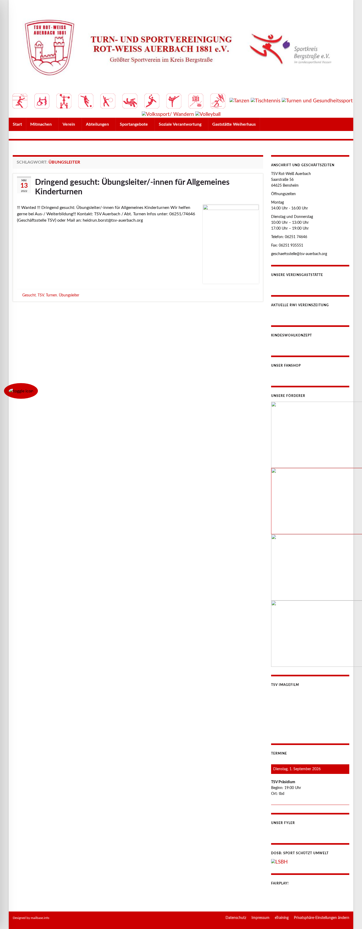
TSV (41, 295)
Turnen (51, 295)
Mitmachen (41, 124)
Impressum (260, 918)
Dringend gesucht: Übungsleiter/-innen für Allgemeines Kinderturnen (132, 187)
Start (17, 124)
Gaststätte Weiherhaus (234, 124)
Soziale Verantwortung (180, 124)
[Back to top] (350, 917)
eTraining (282, 918)
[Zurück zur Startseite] (181, 59)
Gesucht (29, 295)
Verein (69, 124)
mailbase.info (40, 917)
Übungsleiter (69, 295)
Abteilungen (98, 124)
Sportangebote (134, 124)
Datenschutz (236, 918)
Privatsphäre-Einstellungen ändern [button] (321, 918)
